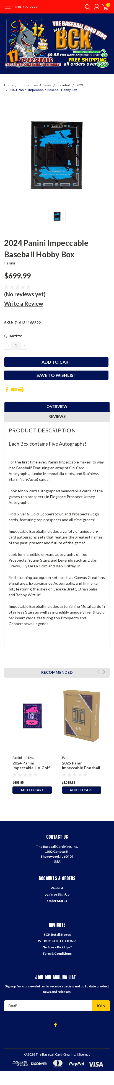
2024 (80, 85)
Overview (57, 406)
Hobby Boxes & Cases (35, 85)
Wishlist (57, 888)
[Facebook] (7, 389)
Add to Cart (32, 790)
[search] (86, 7)
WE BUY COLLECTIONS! (57, 941)
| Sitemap (83, 1054)
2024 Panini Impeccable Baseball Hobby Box (43, 90)
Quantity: (13, 335)
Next (104, 671)
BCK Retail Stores (57, 934)
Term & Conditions (57, 953)
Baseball (64, 85)
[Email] (14, 389)
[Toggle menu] (7, 9)
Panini (9, 263)
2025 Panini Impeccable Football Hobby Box (81, 768)
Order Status (57, 901)
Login (49, 894)
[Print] (21, 389)
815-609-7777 (26, 7)
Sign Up (63, 894)
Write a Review (23, 303)
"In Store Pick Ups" (57, 947)
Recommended (57, 672)
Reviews (57, 416)
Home (8, 85)
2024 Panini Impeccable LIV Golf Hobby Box (31, 768)
